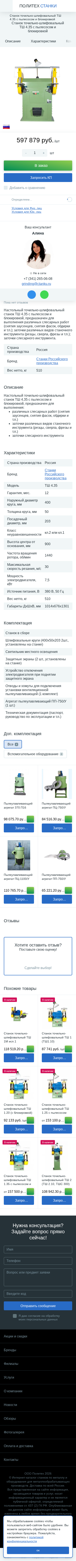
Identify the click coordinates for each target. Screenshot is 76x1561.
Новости (10, 1405)
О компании (13, 1391)
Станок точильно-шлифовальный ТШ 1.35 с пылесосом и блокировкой (17, 1182)
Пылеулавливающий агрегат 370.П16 (18, 805)
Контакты (11, 1459)
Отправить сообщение (38, 1306)
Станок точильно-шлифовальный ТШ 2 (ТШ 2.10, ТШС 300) (57, 1180)
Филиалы (11, 1364)
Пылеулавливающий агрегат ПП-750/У (56, 876)
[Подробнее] (68, 1120)
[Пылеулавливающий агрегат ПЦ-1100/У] (19, 855)
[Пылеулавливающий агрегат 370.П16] (19, 784)
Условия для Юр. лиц (26, 211)
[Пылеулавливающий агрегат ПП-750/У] (57, 855)
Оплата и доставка (18, 1446)
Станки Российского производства (55, 474)
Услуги (9, 1377)
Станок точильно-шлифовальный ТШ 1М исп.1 (17, 1037)
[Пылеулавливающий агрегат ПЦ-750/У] (57, 784)
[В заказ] (30, 819)
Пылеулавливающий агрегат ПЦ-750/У (56, 805)
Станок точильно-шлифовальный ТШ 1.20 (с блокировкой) (18, 1108)
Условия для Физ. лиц (27, 208)
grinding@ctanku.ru (36, 284)
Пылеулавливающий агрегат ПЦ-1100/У (18, 876)
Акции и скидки (15, 1336)
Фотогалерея (14, 1432)
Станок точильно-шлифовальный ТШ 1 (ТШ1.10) (57, 1037)
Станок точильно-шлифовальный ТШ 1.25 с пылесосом (55, 1108)
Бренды (10, 1350)
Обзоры (10, 1418)
